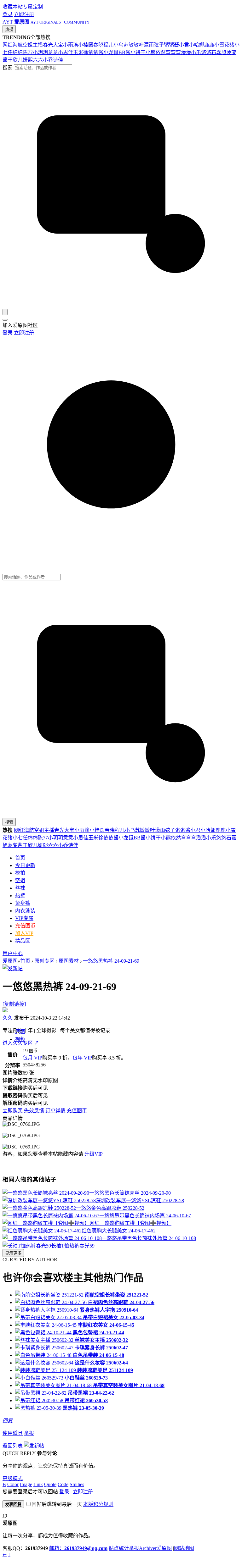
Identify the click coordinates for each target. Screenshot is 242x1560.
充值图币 (25, 925)
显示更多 (13, 1253)
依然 (161, 52)
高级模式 (13, 1478)
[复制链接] (14, 1004)
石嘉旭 (218, 52)
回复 (8, 1420)
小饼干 (138, 52)
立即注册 (24, 14)
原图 (20, 1031)
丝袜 (20, 888)
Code (63, 1484)
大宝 (58, 44)
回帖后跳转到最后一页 (57, 1504)
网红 (8, 44)
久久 (8, 1018)
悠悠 (206, 52)
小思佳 (65, 52)
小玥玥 (40, 52)
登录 (8, 14)
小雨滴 (70, 44)
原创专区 (44, 961)
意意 (53, 52)
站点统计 (119, 1548)
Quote (50, 1484)
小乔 (48, 60)
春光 (48, 44)
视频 (20, 1039)
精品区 (22, 940)
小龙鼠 (110, 52)
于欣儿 (15, 60)
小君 (184, 44)
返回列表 (13, 1445)
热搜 (9, 29)
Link (38, 1484)
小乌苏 (121, 44)
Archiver (148, 1548)
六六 (38, 60)
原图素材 (69, 961)
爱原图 (10, 961)
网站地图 (184, 1548)
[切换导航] (5, 320)
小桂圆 (85, 44)
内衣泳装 (25, 910)
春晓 (98, 44)
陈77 (28, 52)
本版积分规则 (98, 1504)
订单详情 (55, 1110)
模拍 (20, 873)
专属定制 (33, 6)
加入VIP (24, 933)
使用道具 (13, 1433)
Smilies (77, 1484)
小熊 (151, 52)
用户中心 (13, 953)
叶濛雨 (146, 44)
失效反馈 (34, 1110)
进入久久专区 (21, 1043)
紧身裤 (22, 903)
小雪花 (221, 44)
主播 (38, 44)
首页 (20, 857)
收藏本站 (13, 6)
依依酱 (95, 52)
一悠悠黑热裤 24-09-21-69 (111, 961)
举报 (29, 1433)
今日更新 (25, 865)
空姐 (28, 44)
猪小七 (15, 837)
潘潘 (186, 52)
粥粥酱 (171, 44)
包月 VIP (32, 1057)
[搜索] (5, 312)
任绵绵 (15, 52)
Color (13, 1484)
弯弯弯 (173, 52)
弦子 (159, 44)
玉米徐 (80, 52)
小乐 (196, 52)
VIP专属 (24, 918)
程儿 (108, 44)
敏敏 (134, 44)
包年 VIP (82, 1057)
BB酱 (124, 52)
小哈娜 (196, 44)
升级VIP (93, 1154)
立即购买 (13, 1110)
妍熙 (28, 60)
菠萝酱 (15, 845)
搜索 (8, 67)
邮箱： (78, 1548)
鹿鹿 (209, 44)
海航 (18, 44)
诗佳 (58, 60)
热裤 (20, 895)
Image (26, 1484)
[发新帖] (13, 968)
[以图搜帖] (121, 305)
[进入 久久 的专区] (5, 1010)
